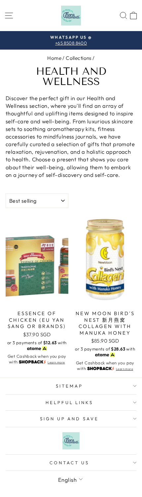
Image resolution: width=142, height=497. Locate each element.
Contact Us (69, 462)
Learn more (56, 362)
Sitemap (69, 386)
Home (54, 58)
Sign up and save (69, 418)
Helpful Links (69, 402)
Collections (78, 58)
